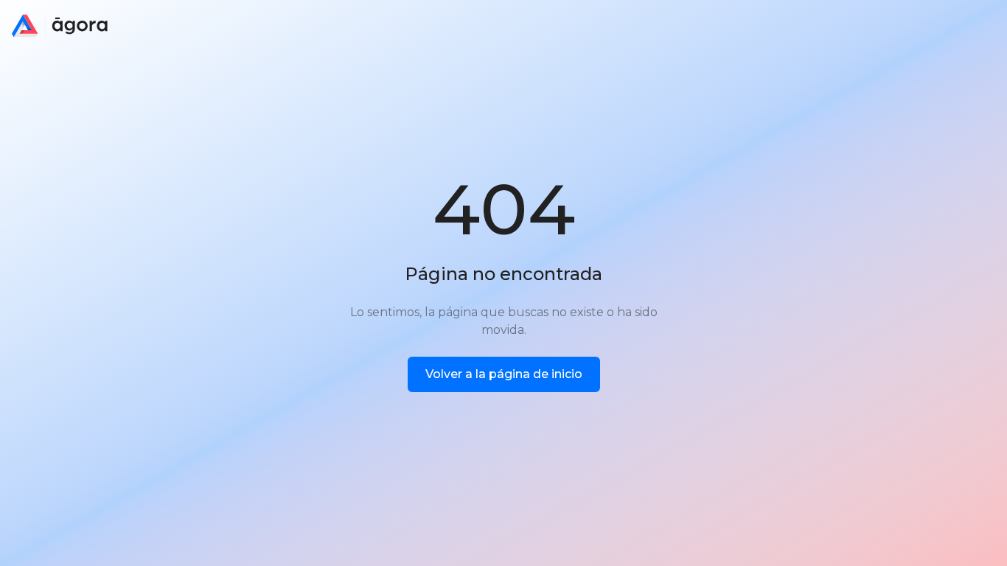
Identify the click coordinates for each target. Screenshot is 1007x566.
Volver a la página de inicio (503, 374)
